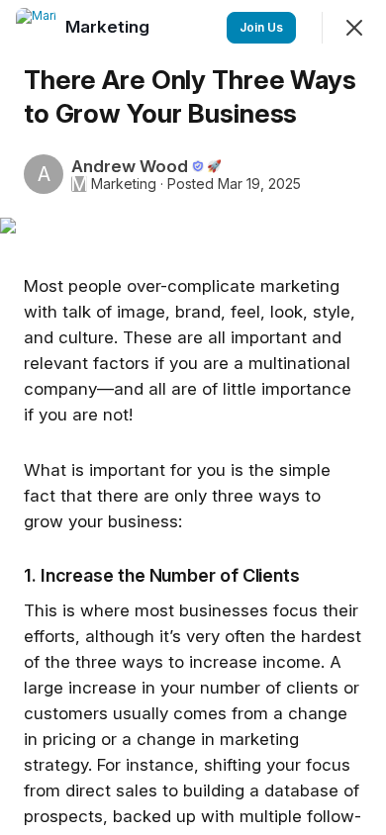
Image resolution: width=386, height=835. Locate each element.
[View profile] (35, 27)
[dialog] (193, 417)
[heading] (109, 27)
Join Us (261, 27)
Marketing (123, 184)
